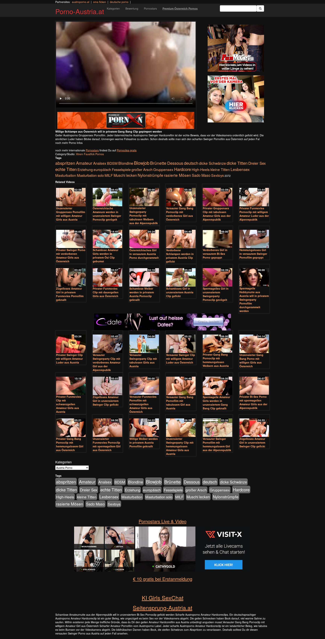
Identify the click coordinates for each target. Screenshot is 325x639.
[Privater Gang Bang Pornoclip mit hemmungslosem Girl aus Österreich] (71, 426)
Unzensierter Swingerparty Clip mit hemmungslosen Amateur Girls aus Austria (180, 446)
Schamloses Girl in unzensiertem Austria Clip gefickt (179, 292)
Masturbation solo (90, 175)
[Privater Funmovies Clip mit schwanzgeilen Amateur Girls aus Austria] (71, 384)
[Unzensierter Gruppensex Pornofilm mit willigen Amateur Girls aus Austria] (71, 195)
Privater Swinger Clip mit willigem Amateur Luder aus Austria (69, 358)
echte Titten (66, 169)
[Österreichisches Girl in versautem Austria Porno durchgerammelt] (144, 237)
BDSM (112, 163)
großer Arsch (142, 169)
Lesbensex (240, 169)
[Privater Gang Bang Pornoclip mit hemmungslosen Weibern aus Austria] (217, 342)
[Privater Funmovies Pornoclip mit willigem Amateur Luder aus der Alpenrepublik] (254, 195)
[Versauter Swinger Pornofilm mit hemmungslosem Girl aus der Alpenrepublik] (217, 426)
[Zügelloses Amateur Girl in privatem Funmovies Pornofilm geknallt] (71, 276)
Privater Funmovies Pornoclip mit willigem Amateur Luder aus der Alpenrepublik (254, 213)
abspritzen (65, 163)
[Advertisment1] (236, 48)
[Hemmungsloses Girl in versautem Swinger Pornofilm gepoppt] (254, 237)
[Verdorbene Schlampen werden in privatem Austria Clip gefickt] (181, 237)
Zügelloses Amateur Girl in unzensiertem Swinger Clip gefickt (105, 400)
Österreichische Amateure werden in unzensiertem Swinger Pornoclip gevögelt (107, 213)
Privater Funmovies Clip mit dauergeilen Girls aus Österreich (105, 292)
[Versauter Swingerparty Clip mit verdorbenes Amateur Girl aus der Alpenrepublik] (107, 342)
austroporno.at (80, 2)
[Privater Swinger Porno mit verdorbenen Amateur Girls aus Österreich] (71, 237)
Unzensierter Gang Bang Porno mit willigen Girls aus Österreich (251, 360)
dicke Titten (237, 163)
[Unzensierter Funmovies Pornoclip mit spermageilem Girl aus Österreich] (107, 426)
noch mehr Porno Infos (69, 143)
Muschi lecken (125, 175)
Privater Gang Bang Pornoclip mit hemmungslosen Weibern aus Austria (216, 360)
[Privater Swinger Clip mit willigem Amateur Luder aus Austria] (71, 342)
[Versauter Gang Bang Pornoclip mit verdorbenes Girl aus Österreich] (181, 195)
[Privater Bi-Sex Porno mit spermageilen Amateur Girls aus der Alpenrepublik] (254, 384)
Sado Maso (201, 175)
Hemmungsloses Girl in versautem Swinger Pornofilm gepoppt (253, 253)
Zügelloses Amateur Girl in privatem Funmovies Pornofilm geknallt (70, 294)
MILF (109, 175)
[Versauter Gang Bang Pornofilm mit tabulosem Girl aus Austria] (181, 384)
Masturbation (65, 175)
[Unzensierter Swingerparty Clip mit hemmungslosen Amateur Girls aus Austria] (181, 426)
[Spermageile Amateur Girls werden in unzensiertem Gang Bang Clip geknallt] (217, 384)
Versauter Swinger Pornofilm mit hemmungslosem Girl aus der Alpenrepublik (217, 444)
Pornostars (150, 8)
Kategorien (113, 8)
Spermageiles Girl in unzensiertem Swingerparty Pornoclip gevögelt (216, 294)
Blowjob (141, 162)
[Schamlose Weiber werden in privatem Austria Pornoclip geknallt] (144, 276)
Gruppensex (163, 169)
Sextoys (217, 175)
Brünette (158, 163)
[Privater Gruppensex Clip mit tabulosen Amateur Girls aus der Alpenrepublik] (217, 195)
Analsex (99, 163)
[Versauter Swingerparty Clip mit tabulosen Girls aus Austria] (144, 342)
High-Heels (201, 169)
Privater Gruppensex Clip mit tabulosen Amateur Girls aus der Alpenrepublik (217, 213)
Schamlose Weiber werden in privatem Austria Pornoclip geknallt (141, 294)
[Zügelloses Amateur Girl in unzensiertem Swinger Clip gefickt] (107, 384)
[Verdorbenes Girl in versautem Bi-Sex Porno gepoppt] (217, 237)
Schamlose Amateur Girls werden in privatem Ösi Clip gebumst (105, 255)
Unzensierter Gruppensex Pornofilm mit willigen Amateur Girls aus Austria (70, 213)
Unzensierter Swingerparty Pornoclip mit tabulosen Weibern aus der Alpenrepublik (143, 215)
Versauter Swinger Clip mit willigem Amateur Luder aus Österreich (180, 358)
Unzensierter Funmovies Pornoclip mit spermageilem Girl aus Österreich (107, 444)
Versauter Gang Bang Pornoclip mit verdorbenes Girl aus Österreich (179, 213)
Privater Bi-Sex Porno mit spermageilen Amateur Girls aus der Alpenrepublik (253, 402)
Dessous (175, 163)
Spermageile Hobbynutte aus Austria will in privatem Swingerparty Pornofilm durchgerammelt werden (254, 299)
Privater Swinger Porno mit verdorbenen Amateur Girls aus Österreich (70, 255)
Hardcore (182, 169)
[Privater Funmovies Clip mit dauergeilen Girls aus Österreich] (107, 276)
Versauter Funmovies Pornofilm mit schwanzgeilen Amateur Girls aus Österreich (142, 404)
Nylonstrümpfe (150, 175)
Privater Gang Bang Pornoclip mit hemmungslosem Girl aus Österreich (69, 444)
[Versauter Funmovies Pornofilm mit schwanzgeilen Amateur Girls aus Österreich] (144, 384)
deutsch (191, 163)
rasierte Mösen (177, 175)
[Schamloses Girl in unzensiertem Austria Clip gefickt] (181, 276)
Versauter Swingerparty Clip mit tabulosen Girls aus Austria (143, 360)
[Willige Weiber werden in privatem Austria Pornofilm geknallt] (144, 426)
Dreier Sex (257, 163)
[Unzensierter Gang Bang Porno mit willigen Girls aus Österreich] (254, 342)
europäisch (102, 169)
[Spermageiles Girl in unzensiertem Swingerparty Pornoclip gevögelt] (217, 276)
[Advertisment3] (162, 301)
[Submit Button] (260, 8)
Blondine (125, 163)
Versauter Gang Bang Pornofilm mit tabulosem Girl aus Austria (179, 402)
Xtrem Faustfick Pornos (90, 154)
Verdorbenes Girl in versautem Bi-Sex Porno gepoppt (215, 253)
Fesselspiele (121, 169)
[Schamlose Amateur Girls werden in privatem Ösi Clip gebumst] (107, 237)
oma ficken (99, 2)
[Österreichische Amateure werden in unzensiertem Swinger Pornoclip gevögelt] (107, 195)
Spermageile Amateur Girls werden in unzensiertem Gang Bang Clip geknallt (216, 402)
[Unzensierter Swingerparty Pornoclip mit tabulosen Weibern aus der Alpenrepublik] (144, 195)
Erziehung (85, 169)
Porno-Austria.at (79, 11)
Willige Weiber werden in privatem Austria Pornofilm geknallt (143, 442)
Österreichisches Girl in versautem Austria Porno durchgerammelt (144, 254)
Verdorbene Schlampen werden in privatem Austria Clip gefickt (180, 255)
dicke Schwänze (212, 163)
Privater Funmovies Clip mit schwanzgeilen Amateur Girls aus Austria (68, 404)
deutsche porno (119, 2)
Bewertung (131, 8)
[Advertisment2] (236, 98)
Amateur (84, 163)
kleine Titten (220, 169)
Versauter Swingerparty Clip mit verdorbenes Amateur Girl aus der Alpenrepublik (106, 362)
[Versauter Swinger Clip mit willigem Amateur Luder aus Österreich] (181, 342)
